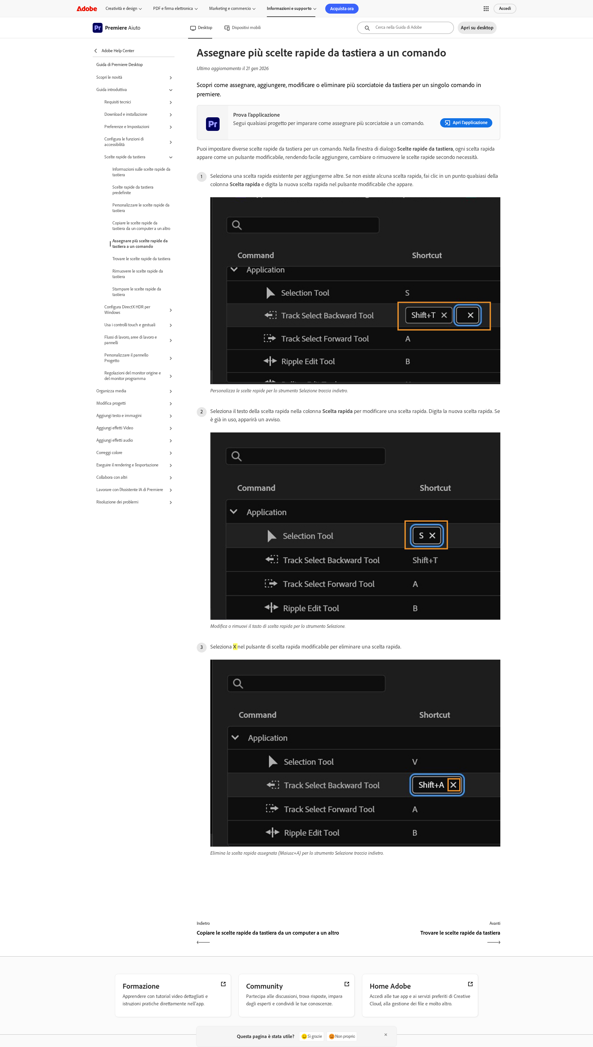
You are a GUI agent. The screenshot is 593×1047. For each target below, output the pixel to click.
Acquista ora (342, 8)
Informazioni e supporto (289, 8)
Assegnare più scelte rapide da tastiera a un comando (140, 243)
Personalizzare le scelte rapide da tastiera (141, 207)
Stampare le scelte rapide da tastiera (136, 291)
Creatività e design (121, 8)
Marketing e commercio (230, 8)
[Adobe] (86, 8)
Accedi (505, 8)
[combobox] (405, 28)
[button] (486, 9)
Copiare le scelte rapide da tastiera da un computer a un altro (141, 225)
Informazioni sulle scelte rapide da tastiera (141, 172)
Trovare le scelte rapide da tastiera (141, 258)
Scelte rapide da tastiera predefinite (133, 190)
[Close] (386, 1035)
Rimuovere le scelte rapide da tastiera (137, 274)
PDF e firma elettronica (173, 8)
